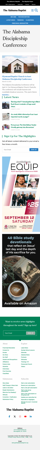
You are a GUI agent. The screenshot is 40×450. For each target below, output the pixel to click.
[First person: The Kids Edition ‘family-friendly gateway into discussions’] (5, 127)
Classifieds (30, 20)
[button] (36, 10)
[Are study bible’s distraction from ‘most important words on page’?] (5, 116)
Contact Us (6, 350)
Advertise (5, 366)
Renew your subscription (28, 385)
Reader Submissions (8, 390)
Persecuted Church (26, 364)
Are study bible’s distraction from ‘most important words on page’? (24, 116)
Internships (6, 369)
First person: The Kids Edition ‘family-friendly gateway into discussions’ (24, 126)
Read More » (5, 94)
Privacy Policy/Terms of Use (16, 437)
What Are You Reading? (9, 392)
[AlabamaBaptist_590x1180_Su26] (21, 194)
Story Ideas (6, 383)
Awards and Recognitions (10, 359)
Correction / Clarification (10, 397)
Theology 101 (25, 362)
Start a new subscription (28, 383)
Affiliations (6, 362)
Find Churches (7, 371)
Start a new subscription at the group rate (28, 394)
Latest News (10, 20)
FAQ (31, 437)
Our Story (5, 355)
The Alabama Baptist (13, 1)
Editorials (23, 352)
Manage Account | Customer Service (29, 402)
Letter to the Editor (8, 387)
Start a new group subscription (26, 390)
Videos (23, 366)
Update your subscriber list (28, 397)
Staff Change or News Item (10, 385)
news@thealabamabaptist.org (20, 443)
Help (27, 437)
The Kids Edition (24, 17)
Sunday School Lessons (28, 350)
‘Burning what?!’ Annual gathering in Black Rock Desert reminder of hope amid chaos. (25, 104)
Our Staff (5, 357)
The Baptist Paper (27, 1)
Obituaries (24, 359)
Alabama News (25, 355)
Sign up (34, 149)
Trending (20, 20)
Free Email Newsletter (20, 23)
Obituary (5, 394)
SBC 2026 (13, 17)
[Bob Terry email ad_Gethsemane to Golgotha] (21, 270)
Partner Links (6, 364)
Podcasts (23, 357)
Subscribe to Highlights (28, 399)
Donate (5, 352)
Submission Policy (8, 399)
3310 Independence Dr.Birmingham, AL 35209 (20, 430)
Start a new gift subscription (29, 387)
